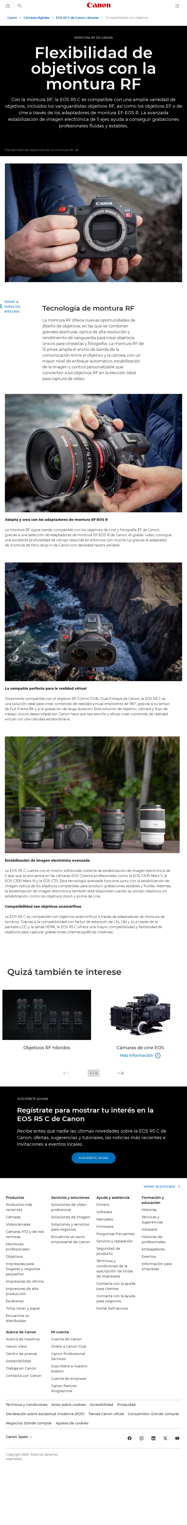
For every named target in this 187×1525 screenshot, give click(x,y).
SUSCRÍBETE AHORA (32, 1099)
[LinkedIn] (153, 1438)
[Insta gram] (141, 1438)
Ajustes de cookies (72, 1423)
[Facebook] (129, 1438)
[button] (66, 1073)
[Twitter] (165, 1438)
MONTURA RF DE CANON (93, 37)
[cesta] (8, 6)
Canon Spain (17, 1437)
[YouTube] (177, 1438)
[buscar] (20, 6)
